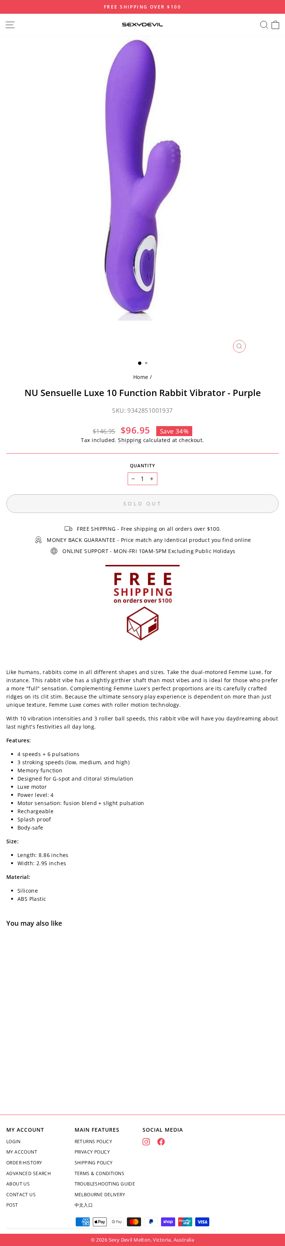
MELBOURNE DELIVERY (100, 1194)
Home (140, 376)
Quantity (142, 465)
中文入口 (84, 1205)
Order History (24, 1163)
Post (12, 1205)
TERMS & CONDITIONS (99, 1173)
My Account (21, 1152)
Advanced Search (28, 1173)
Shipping (129, 440)
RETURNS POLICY (93, 1141)
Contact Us (21, 1194)
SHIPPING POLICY (94, 1163)
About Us (18, 1184)
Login (13, 1141)
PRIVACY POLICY (92, 1152)
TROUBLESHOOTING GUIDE (105, 1184)
